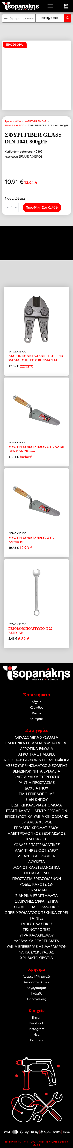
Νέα (36, 1034)
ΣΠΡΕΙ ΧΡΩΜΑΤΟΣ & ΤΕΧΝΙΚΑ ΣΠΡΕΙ (36, 912)
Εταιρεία (36, 1040)
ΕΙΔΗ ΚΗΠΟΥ (36, 799)
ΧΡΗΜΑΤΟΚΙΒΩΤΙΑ (36, 957)
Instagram (36, 1029)
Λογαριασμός (36, 988)
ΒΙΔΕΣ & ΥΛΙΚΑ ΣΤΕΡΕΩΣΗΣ (36, 777)
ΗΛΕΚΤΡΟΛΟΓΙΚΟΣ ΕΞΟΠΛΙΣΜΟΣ (37, 833)
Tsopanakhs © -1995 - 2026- (22, 1141)
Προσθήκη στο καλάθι (42, 207)
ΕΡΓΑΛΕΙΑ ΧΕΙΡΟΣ (14, 125)
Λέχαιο (37, 702)
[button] (67, 18)
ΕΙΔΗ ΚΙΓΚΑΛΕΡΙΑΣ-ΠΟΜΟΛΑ (36, 805)
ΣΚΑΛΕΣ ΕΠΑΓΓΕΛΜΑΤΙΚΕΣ (37, 907)
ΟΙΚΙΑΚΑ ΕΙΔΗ (36, 873)
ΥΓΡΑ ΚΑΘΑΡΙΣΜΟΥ (36, 935)
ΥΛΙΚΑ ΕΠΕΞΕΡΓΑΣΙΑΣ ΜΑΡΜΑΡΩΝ (37, 946)
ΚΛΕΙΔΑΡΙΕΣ (36, 839)
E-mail (36, 1018)
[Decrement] (8, 208)
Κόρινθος (36, 707)
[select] (50, 18)
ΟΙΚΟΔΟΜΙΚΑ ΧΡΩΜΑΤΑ (36, 737)
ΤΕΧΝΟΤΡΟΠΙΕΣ (36, 929)
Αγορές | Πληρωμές (37, 976)
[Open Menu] (50, 6)
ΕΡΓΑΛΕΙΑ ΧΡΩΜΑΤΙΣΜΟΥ (36, 827)
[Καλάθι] (66, 6)
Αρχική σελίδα (13, 121)
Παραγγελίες (36, 999)
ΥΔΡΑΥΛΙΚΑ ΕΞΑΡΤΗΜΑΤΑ (36, 941)
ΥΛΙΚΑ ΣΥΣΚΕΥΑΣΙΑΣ (36, 952)
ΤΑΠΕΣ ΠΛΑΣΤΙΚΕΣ (37, 924)
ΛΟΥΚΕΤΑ (36, 861)
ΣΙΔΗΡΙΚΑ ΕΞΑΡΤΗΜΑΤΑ (36, 895)
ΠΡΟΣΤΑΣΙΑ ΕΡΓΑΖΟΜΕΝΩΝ (36, 878)
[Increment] (16, 208)
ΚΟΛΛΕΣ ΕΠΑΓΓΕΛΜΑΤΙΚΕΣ (36, 844)
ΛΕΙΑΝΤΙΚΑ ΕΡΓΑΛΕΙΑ (36, 856)
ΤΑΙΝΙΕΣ (36, 918)
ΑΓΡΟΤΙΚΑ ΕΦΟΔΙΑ (36, 748)
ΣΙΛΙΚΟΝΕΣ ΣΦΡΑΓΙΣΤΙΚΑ (36, 901)
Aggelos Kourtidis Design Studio (50, 1143)
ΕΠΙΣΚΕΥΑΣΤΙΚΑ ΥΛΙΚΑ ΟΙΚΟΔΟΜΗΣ (36, 816)
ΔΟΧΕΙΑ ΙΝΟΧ (36, 788)
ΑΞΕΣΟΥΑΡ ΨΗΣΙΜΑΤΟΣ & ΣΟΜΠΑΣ (36, 765)
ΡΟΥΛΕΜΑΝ (36, 890)
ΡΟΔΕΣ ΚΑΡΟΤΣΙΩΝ (36, 884)
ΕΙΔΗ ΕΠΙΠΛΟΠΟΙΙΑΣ (36, 793)
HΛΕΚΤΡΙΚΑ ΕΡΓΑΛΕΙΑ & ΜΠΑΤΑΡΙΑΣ (36, 743)
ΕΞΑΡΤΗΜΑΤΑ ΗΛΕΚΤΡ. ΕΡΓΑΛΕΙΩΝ (36, 810)
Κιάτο (36, 713)
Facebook (36, 1023)
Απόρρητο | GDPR (36, 982)
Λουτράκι (37, 719)
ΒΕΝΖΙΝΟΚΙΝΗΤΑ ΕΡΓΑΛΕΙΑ (36, 771)
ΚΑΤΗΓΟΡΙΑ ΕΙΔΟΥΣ (35, 121)
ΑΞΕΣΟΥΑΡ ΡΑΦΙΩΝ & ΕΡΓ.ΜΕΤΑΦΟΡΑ (36, 760)
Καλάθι (36, 993)
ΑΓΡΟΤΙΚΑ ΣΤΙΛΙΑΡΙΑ (36, 754)
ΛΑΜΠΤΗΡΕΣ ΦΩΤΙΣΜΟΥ (36, 850)
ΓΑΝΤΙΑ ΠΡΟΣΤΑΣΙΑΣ (36, 782)
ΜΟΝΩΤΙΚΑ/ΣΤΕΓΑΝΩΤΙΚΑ (36, 867)
